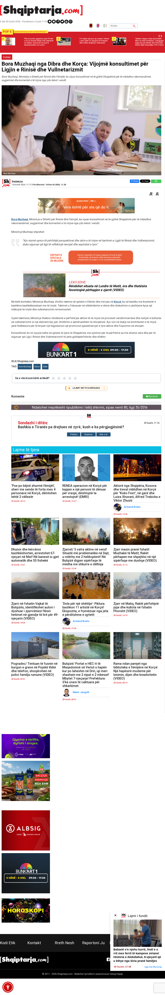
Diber (45, 367)
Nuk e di (103, 434)
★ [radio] (53, 378)
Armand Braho (132, 506)
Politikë (7, 57)
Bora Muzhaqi (19, 219)
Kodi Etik (7, 943)
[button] (8, 987)
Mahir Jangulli (81, 692)
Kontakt (34, 943)
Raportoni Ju (93, 943)
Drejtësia (88, 434)
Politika (73, 434)
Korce (37, 367)
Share (135, 181)
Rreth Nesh (64, 943)
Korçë (117, 301)
